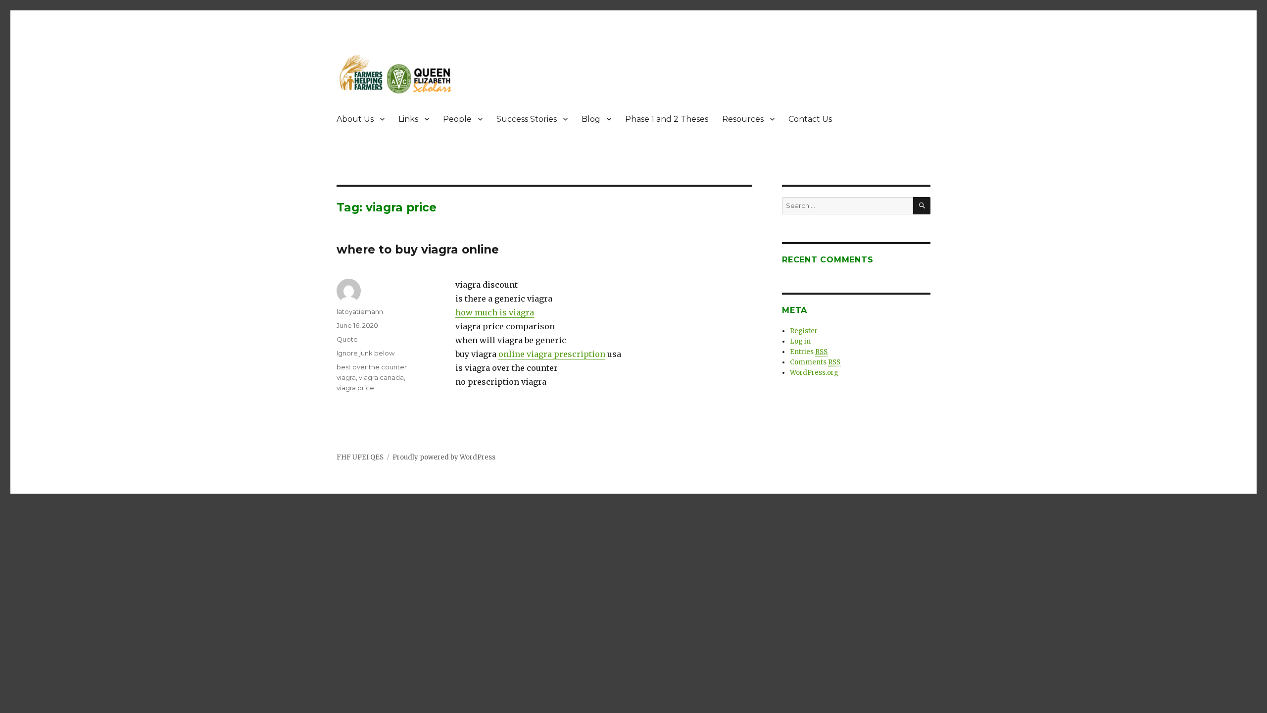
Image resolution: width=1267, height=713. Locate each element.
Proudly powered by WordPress (443, 457)
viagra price (355, 388)
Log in (800, 341)
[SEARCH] (921, 205)
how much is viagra (494, 312)
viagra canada (381, 377)
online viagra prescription (551, 354)
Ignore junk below (365, 353)
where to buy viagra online (418, 249)
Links (408, 119)
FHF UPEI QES (360, 457)
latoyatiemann (360, 311)
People (457, 119)
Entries (809, 352)
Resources (743, 119)
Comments (815, 362)
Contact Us (810, 119)
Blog (591, 119)
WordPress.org (814, 372)
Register (804, 331)
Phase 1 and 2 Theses (666, 119)
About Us (355, 119)
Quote (347, 339)
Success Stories (526, 119)
